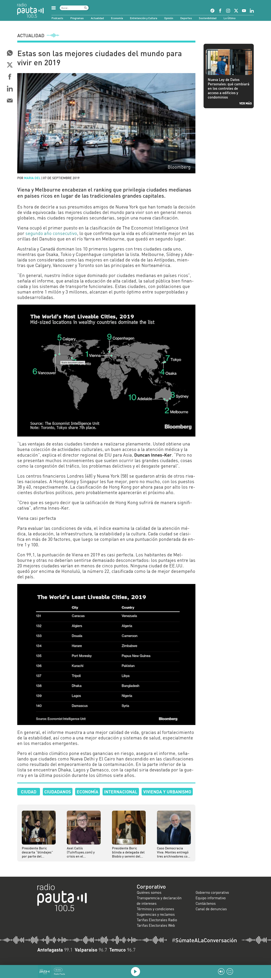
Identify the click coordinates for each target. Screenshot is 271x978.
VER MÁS (245, 103)
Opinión (168, 18)
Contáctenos (206, 903)
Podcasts (57, 18)
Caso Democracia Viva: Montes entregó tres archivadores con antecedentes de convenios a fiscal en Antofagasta (173, 852)
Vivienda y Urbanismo (167, 791)
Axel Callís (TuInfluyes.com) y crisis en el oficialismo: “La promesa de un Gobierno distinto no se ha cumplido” (82, 852)
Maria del (32, 178)
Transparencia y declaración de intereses (159, 901)
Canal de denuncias (211, 909)
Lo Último (229, 18)
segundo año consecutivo (51, 233)
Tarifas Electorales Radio (157, 920)
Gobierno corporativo (212, 892)
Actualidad (97, 18)
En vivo (58, 970)
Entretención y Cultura (143, 18)
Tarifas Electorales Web (156, 925)
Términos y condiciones (155, 909)
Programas (77, 18)
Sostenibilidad (207, 18)
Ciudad (28, 791)
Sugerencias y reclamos (156, 914)
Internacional (120, 791)
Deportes (186, 18)
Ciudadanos (57, 791)
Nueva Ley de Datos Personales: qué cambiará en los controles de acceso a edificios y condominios (228, 88)
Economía (117, 18)
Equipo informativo (211, 898)
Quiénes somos (149, 892)
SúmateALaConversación (204, 940)
